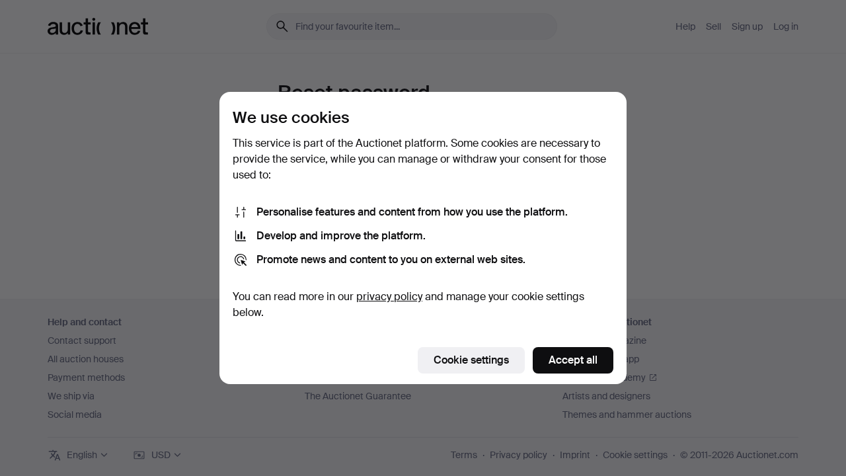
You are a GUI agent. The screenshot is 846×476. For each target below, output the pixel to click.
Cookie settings (471, 360)
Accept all (573, 360)
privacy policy (389, 296)
